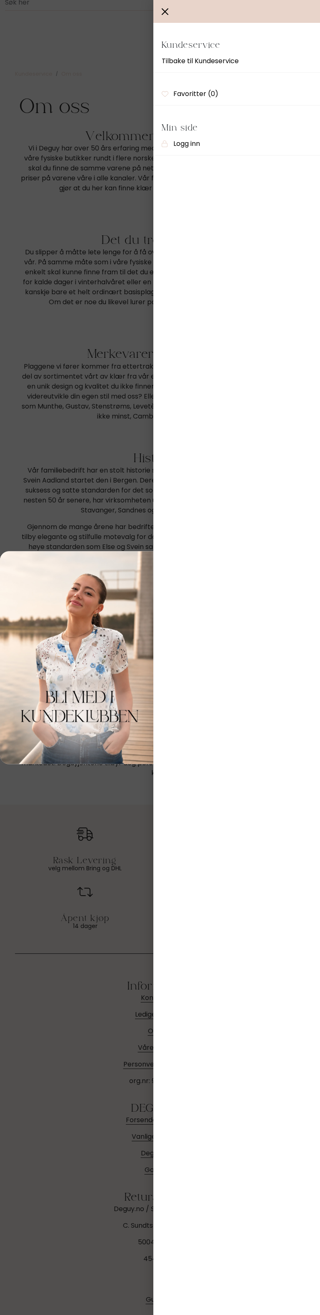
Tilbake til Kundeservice (200, 61)
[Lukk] (165, 11)
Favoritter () (195, 94)
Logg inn (186, 143)
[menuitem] (236, 61)
